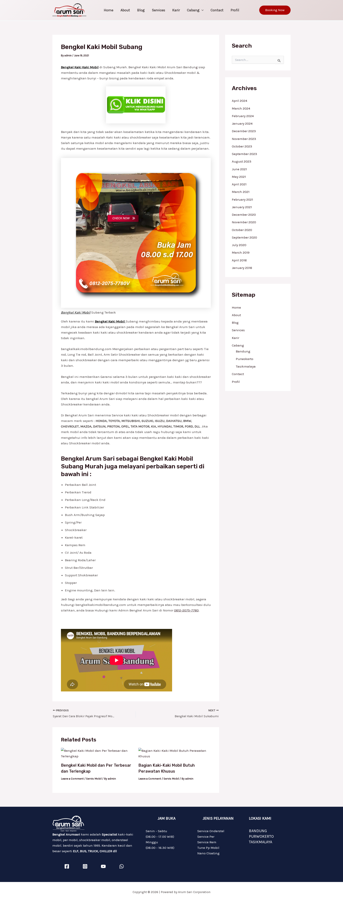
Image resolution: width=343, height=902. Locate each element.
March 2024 (241, 108)
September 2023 (244, 154)
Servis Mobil (94, 778)
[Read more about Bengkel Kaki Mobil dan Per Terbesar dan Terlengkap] (97, 753)
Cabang (193, 10)
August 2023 (241, 161)
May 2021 (239, 177)
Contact (217, 10)
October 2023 (242, 146)
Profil (235, 10)
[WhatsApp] (121, 866)
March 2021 (241, 192)
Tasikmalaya (246, 366)
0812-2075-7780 (186, 610)
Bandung (243, 351)
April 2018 (239, 260)
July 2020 (239, 245)
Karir (176, 10)
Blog (141, 10)
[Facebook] (66, 866)
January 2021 (242, 207)
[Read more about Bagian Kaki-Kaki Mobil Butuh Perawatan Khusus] (174, 753)
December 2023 (244, 131)
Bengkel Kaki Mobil (76, 312)
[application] (201, 10)
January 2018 (242, 268)
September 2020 (244, 237)
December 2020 (244, 215)
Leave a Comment (72, 778)
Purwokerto (244, 359)
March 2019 (241, 252)
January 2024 (242, 123)
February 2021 (242, 199)
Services (158, 10)
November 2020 (244, 222)
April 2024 (239, 101)
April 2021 (239, 184)
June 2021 (239, 169)
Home (108, 10)
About (125, 10)
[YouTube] (103, 866)
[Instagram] (85, 866)
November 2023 (244, 139)
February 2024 (243, 116)
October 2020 (242, 230)
